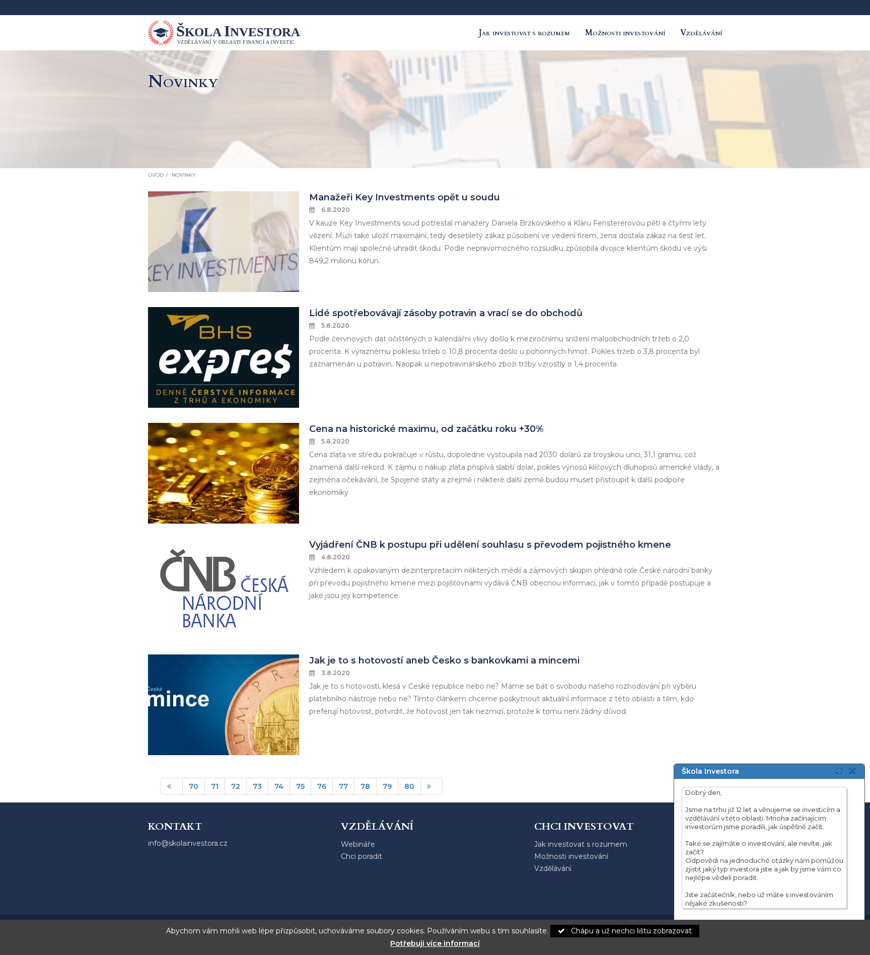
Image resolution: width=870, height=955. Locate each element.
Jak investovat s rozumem (524, 32)
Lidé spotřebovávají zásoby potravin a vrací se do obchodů (446, 313)
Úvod (156, 175)
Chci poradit (361, 856)
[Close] (855, 771)
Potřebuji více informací (435, 943)
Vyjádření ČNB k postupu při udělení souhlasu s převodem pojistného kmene (490, 544)
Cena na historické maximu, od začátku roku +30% (426, 428)
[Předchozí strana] (172, 786)
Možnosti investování (625, 32)
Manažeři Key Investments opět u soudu (404, 197)
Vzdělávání (701, 32)
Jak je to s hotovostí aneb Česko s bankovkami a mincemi (444, 660)
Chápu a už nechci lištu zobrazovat (630, 930)
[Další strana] (431, 786)
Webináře (358, 844)
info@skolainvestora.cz (188, 843)
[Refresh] (839, 771)
